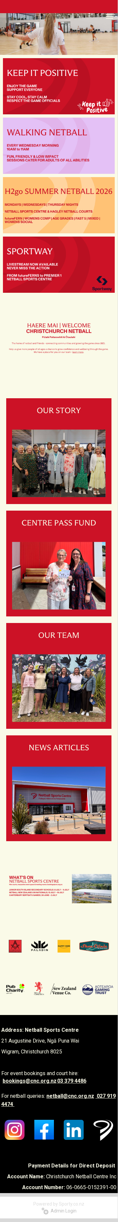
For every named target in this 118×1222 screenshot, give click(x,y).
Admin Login (62, 1210)
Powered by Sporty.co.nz (58, 1204)
